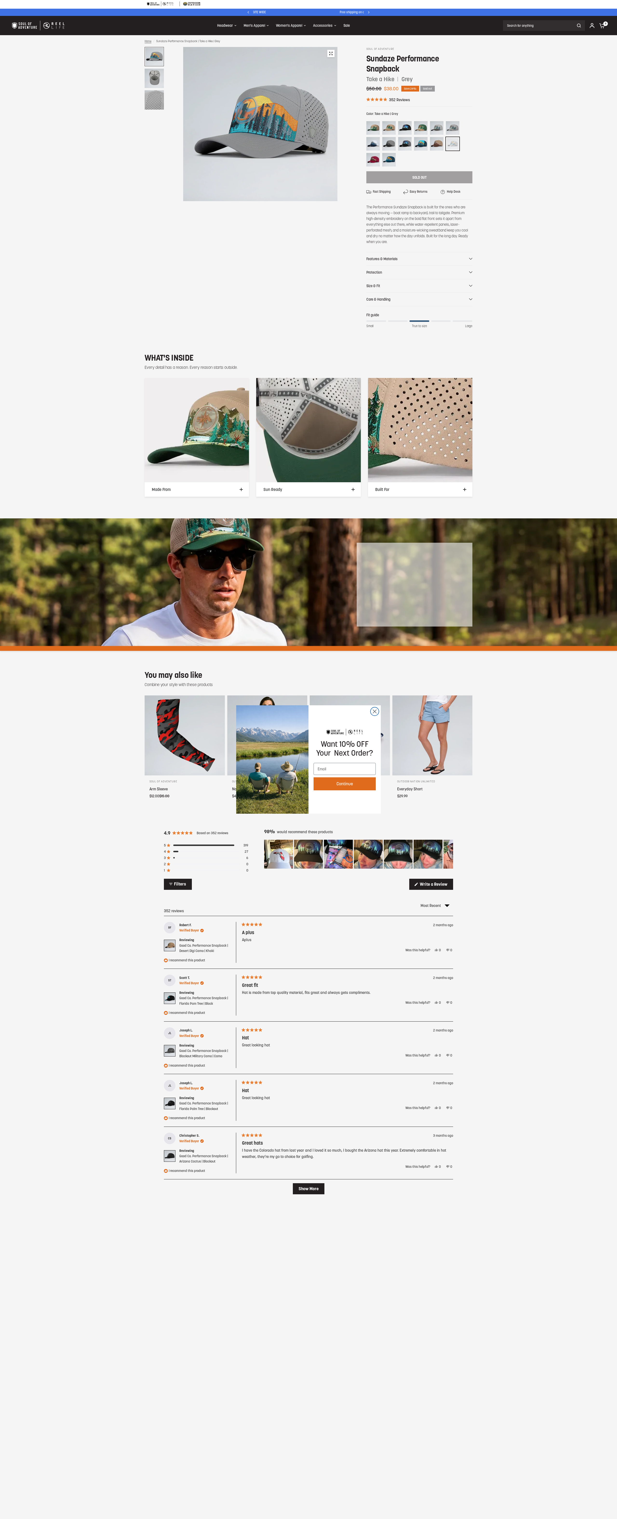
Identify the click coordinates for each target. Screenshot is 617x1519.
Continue (344, 783)
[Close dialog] (374, 711)
